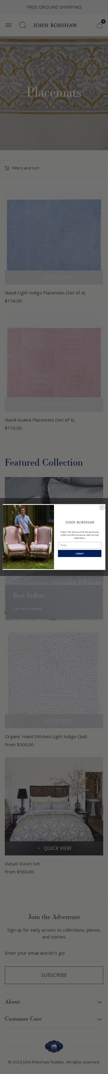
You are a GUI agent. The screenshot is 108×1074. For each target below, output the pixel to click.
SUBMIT (80, 553)
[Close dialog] (102, 507)
